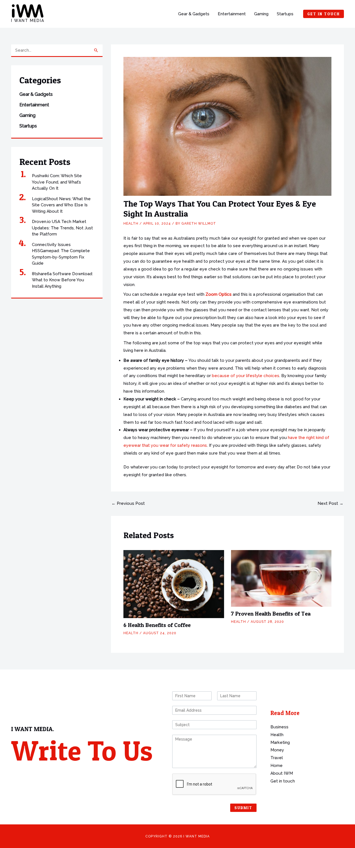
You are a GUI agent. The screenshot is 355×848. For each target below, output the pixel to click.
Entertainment (232, 13)
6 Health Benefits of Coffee (157, 625)
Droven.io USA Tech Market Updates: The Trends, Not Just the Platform (62, 228)
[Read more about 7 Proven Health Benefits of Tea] (281, 578)
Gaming (261, 13)
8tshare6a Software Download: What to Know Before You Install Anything (62, 280)
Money (277, 749)
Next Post (330, 503)
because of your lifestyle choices (245, 375)
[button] (323, 14)
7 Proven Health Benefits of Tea (271, 613)
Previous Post (128, 503)
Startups (285, 13)
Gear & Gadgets (193, 13)
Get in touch (282, 781)
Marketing (280, 742)
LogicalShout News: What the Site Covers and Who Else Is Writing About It (61, 205)
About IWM (281, 773)
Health (130, 223)
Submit (243, 807)
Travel (276, 757)
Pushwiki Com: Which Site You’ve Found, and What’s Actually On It (57, 182)
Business (279, 726)
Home (276, 765)
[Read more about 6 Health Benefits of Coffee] (173, 583)
